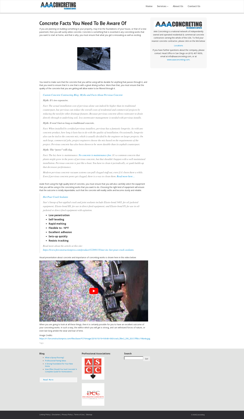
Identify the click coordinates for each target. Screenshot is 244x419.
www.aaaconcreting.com (178, 59)
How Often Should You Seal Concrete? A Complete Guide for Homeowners (61, 370)
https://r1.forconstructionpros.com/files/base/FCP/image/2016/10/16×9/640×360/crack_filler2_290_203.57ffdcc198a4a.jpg (94, 338)
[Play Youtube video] (93, 291)
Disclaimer (56, 415)
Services (162, 6)
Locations (178, 45)
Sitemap (89, 415)
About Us (178, 6)
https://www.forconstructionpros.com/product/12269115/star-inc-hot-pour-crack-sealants (88, 249)
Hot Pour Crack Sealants (55, 196)
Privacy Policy (67, 415)
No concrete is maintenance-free (95, 155)
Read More (48, 380)
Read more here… (126, 176)
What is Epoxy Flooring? (54, 357)
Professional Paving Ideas (55, 360)
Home (149, 6)
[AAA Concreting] (79, 6)
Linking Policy (44, 415)
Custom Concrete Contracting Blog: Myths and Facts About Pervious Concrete (83, 94)
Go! (146, 358)
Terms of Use (79, 415)
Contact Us (194, 6)
